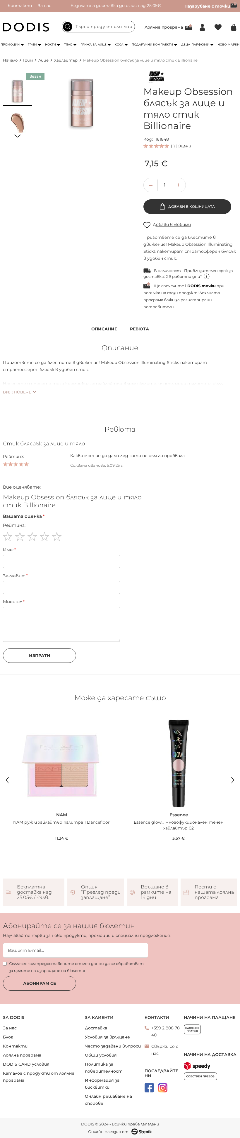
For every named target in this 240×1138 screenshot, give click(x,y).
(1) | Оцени (181, 146)
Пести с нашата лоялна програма (214, 892)
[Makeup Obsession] (156, 78)
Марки (233, 44)
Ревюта (139, 329)
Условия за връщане (107, 1037)
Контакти (20, 5)
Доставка (96, 1028)
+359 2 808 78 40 (165, 1031)
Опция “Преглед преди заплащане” (101, 892)
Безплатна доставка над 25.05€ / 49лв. (34, 892)
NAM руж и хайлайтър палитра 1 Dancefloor (61, 822)
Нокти (50, 44)
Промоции (10, 44)
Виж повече (17, 392)
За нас (44, 5)
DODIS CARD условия (26, 1064)
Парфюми (200, 44)
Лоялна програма (164, 27)
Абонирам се (39, 983)
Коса (119, 44)
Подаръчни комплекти (152, 44)
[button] (17, 91)
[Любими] (218, 27)
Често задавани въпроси (113, 1046)
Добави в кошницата (191, 206)
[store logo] (26, 27)
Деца (185, 44)
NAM (61, 815)
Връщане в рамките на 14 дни (156, 892)
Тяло (68, 44)
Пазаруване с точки (207, 6)
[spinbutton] (164, 185)
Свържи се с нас (164, 1050)
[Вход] (202, 27)
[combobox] (98, 26)
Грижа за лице (93, 44)
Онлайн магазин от (108, 1131)
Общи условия (101, 1055)
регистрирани (196, 299)
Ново (222, 44)
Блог (8, 1037)
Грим (32, 44)
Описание (104, 329)
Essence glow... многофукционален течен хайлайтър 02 (178, 825)
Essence (178, 815)
